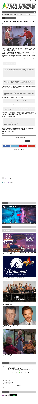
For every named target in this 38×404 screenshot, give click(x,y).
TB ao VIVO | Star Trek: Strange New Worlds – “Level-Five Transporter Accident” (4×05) (17, 378)
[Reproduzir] (3, 223)
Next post (22, 149)
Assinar (28, 141)
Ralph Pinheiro (5, 47)
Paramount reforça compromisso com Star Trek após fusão (15, 277)
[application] (19, 214)
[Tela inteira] (34, 223)
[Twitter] (33, 0)
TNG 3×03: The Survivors (8, 354)
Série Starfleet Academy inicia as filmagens (12, 302)
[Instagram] (35, 0)
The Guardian (10, 55)
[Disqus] (19, 164)
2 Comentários (17, 47)
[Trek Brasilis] (19, 6)
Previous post (16, 149)
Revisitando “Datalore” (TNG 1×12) (8, 376)
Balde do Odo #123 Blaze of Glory (8, 382)
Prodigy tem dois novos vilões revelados (11, 325)
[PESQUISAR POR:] (31, 14)
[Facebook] (32, 0)
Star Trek (7, 18)
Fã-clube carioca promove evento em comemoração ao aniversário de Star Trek (19, 252)
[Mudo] (33, 223)
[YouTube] (30, 0)
